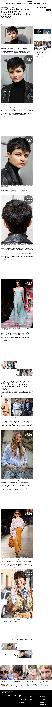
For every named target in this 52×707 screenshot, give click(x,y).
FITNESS (8, 5)
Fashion (8, 3)
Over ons (21, 698)
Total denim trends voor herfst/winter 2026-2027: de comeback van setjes (47, 48)
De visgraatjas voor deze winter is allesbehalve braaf (38, 35)
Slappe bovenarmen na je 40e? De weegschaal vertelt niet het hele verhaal (47, 37)
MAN (43, 3)
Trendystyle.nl (43, 699)
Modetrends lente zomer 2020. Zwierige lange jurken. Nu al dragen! (11, 373)
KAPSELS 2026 (27, 5)
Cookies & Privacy (23, 699)
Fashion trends (8, 379)
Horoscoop (37, 3)
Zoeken (48, 10)
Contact (20, 696)
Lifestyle (19, 3)
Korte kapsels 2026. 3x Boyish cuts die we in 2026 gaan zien (44, 683)
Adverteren (21, 702)
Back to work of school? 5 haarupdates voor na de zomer (38, 48)
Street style (31, 698)
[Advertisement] (17, 126)
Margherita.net (43, 695)
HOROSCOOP (18, 5)
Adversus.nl (42, 702)
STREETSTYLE (13, 5)
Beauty (13, 3)
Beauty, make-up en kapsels (10, 7)
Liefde (24, 3)
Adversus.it (42, 701)
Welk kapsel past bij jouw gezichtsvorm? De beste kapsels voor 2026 (19, 684)
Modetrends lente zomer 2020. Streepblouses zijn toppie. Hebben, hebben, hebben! (21, 365)
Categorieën (36, 54)
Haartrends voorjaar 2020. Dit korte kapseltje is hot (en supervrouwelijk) (22, 646)
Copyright (21, 701)
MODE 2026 (22, 5)
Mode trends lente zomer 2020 (14, 379)
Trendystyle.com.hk (44, 698)
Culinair (30, 3)
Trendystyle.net (3, 7)
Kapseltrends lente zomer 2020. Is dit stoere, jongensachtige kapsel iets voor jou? (11, 654)
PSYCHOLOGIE (42, 5)
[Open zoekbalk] (44, 4)
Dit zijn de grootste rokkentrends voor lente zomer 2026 (32, 683)
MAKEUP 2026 (33, 5)
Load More (17, 661)
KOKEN (37, 5)
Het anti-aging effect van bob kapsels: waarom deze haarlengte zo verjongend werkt (6, 684)
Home (20, 695)
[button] (45, 4)
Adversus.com (43, 704)
